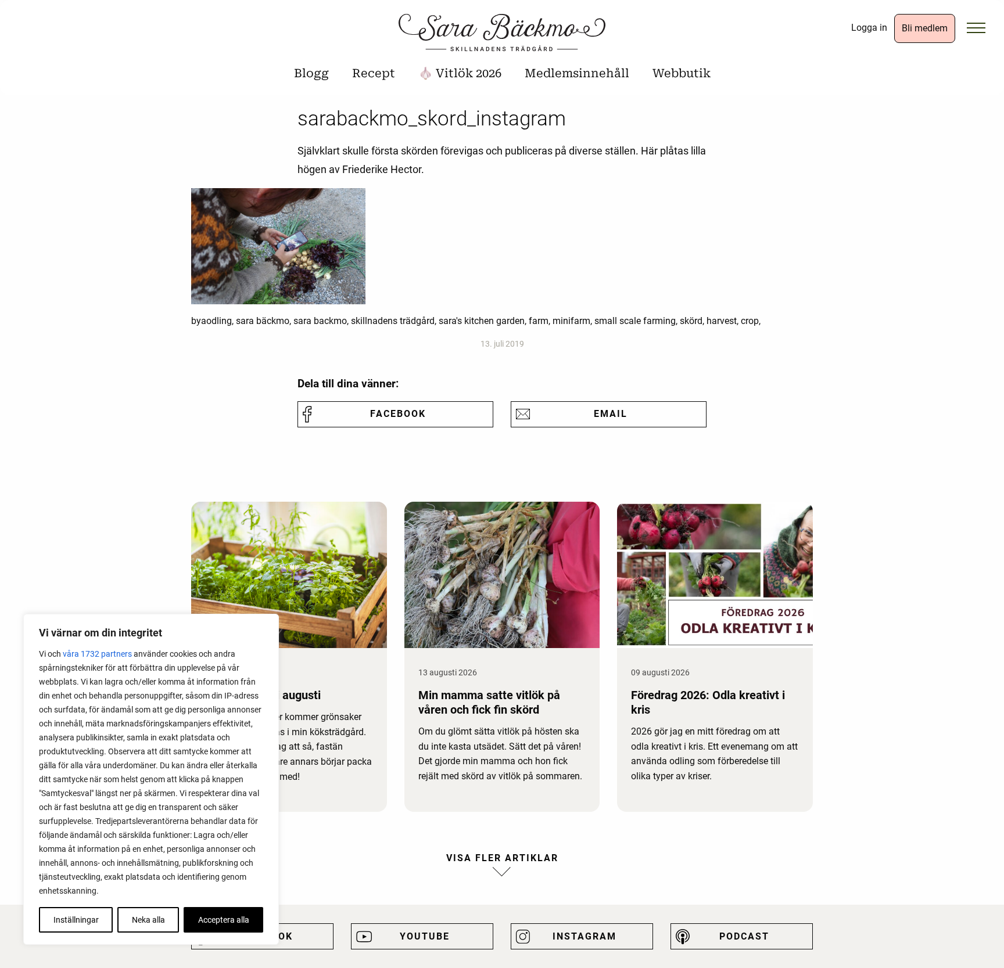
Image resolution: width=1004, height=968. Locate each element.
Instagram (584, 936)
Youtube (425, 936)
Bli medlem (925, 28)
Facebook (398, 413)
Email (611, 413)
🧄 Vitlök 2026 (459, 73)
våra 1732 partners (97, 653)
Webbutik (681, 73)
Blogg (311, 73)
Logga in (869, 27)
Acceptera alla (223, 919)
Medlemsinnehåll (577, 73)
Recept (373, 73)
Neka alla (148, 919)
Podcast (744, 936)
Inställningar (76, 919)
